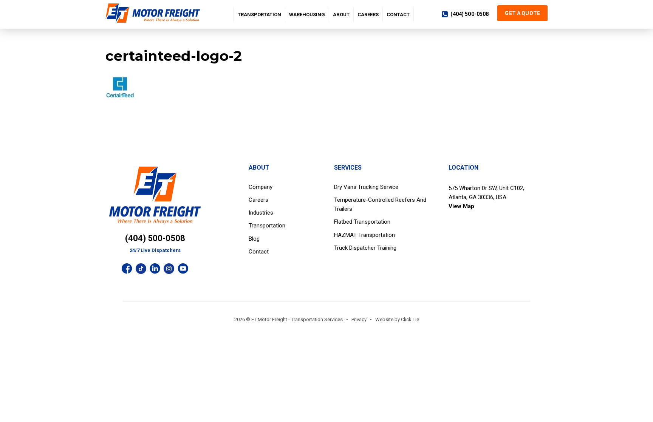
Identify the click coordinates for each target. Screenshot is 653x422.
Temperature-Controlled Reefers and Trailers (380, 204)
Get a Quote (522, 13)
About (341, 14)
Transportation (259, 14)
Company (260, 187)
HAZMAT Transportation (364, 235)
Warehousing (307, 14)
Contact (398, 14)
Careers (368, 14)
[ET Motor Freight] (154, 13)
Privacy (359, 319)
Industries (261, 212)
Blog (254, 238)
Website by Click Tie (397, 319)
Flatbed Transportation (362, 221)
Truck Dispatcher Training (365, 247)
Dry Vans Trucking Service (366, 187)
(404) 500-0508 (469, 14)
